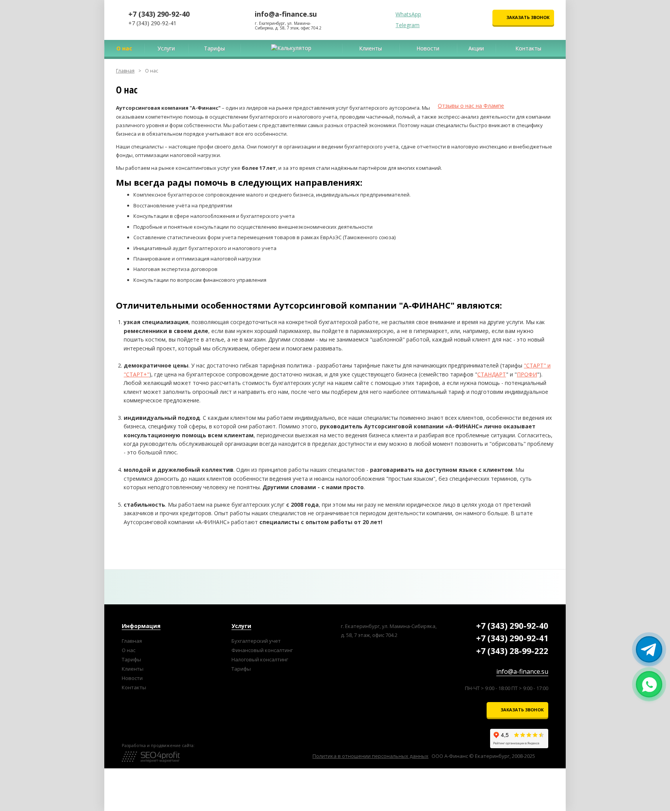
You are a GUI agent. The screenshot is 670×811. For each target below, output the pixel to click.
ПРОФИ (527, 374)
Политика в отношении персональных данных (370, 755)
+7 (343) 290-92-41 (152, 23)
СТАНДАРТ (491, 374)
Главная (125, 70)
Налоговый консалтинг (259, 659)
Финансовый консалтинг (262, 650)
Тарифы (241, 668)
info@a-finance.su (286, 14)
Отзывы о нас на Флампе (471, 105)
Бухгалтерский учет (256, 640)
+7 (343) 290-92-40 (159, 14)
